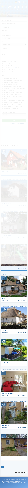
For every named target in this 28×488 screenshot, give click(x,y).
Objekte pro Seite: (19, 472)
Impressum (11, 481)
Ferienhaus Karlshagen (23, 369)
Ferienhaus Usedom (15, 274)
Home (2, 479)
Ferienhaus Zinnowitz (23, 306)
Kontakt (6, 481)
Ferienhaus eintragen (20, 479)
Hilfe (2, 481)
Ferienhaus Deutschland (5, 274)
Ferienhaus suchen (9, 479)
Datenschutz (18, 481)
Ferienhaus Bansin (22, 401)
